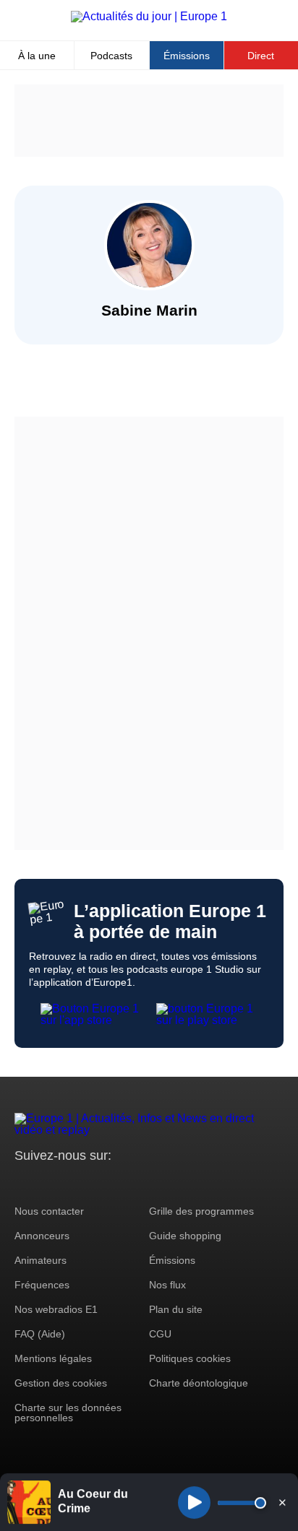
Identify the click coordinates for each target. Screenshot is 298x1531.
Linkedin (146, 1183)
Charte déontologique (198, 1383)
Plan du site (176, 1309)
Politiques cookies (190, 1358)
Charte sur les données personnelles (68, 1412)
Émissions (186, 55)
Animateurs (40, 1260)
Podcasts (111, 55)
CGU (160, 1334)
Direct (260, 55)
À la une (37, 55)
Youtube (97, 1183)
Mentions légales (53, 1358)
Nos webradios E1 (56, 1309)
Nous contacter (49, 1211)
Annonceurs (41, 1235)
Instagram (48, 1183)
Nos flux (167, 1285)
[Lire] (194, 1502)
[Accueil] (149, 16)
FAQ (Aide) (39, 1334)
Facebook (73, 1183)
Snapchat (122, 1183)
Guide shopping (185, 1235)
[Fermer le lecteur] (282, 1502)
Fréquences (41, 1285)
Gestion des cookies (60, 1383)
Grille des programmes (201, 1211)
